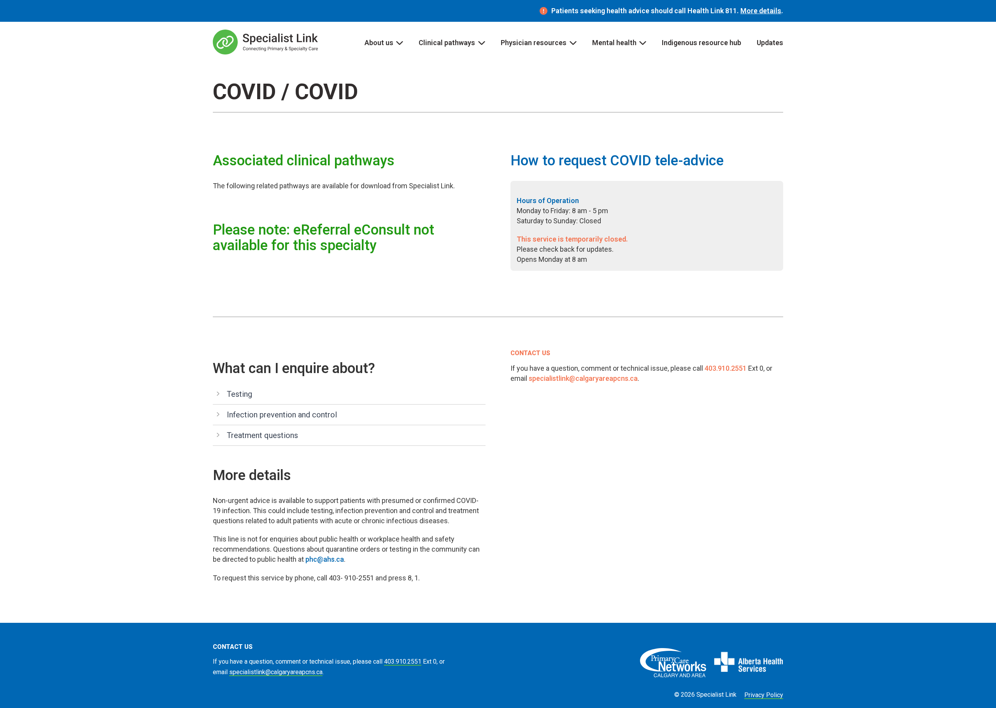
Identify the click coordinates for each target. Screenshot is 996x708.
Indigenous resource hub (701, 43)
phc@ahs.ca (324, 559)
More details (760, 11)
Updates (770, 43)
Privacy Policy (763, 695)
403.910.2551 (726, 368)
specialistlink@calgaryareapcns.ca (583, 378)
